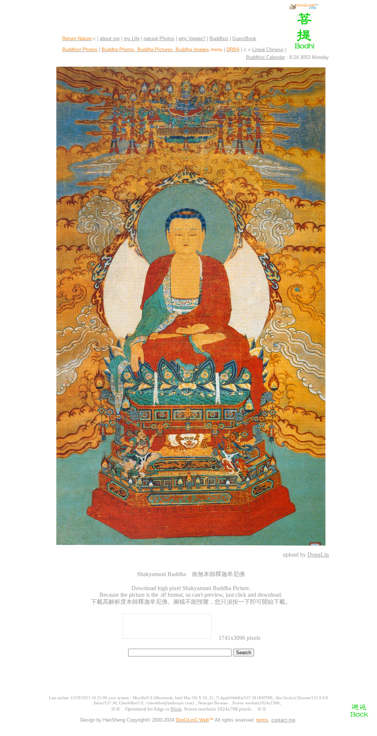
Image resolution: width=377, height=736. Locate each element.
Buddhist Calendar (265, 57)
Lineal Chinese (267, 49)
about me (110, 38)
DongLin (318, 554)
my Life (132, 38)
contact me (283, 720)
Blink (176, 709)
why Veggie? (192, 38)
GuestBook (244, 38)
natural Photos (159, 38)
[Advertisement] (188, 678)
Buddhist (218, 38)
